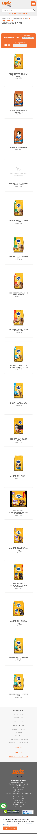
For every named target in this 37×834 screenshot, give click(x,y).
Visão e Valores (18, 721)
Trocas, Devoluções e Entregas (18, 739)
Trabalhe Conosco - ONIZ (18, 757)
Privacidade (18, 736)
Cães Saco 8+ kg (7, 20)
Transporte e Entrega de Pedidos (18, 742)
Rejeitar (13, 828)
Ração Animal (17, 18)
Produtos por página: (20, 43)
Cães (26, 18)
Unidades (18, 747)
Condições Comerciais (18, 729)
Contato (18, 752)
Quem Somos (18, 714)
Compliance (18, 732)
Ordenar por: (26, 35)
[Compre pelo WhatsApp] (3, 806)
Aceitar (6, 828)
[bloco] (5, 44)
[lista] (8, 44)
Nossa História (18, 717)
